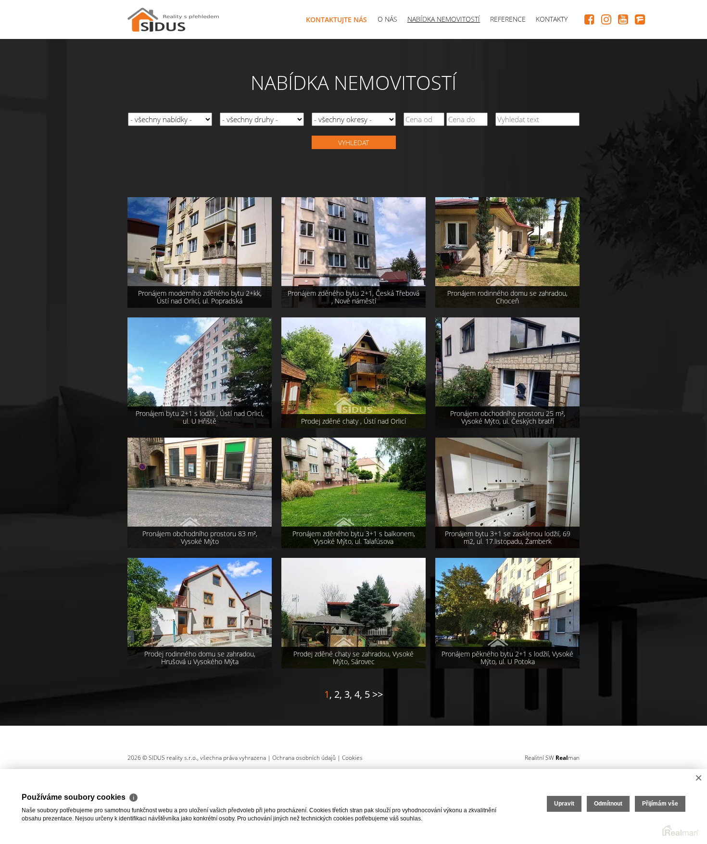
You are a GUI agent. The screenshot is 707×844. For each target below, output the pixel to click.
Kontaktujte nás (336, 19)
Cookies (352, 758)
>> (377, 694)
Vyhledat (353, 142)
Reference (508, 19)
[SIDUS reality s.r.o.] (173, 17)
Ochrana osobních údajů (304, 758)
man (568, 758)
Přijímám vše (660, 803)
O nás (387, 19)
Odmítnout (608, 803)
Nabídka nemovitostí (443, 19)
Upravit (564, 803)
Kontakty (552, 19)
